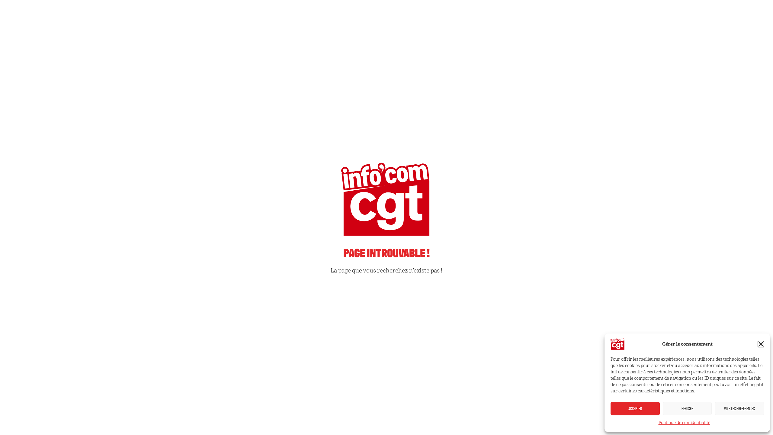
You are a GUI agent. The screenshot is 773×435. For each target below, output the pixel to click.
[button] (761, 344)
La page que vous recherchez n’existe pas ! (386, 270)
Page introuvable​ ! (386, 252)
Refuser (687, 408)
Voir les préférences (739, 408)
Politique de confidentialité (684, 422)
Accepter (635, 408)
